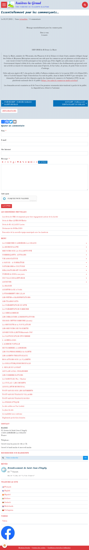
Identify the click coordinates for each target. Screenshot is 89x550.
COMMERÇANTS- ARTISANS (14, 255)
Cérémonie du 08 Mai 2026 (12, 228)
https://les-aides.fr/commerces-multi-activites (59, 81)
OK (85, 458)
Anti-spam (5, 194)
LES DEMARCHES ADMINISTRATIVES (18, 317)
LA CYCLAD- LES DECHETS (14, 383)
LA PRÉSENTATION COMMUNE (15, 309)
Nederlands (8, 506)
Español (7, 495)
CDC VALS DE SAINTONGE (13, 278)
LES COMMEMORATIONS (12, 375)
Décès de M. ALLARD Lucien (13, 225)
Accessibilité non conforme (12, 414)
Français (7, 487)
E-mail (3, 140)
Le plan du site (7, 410)
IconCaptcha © (33, 200)
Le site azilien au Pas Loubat (13, 406)
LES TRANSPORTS (10, 301)
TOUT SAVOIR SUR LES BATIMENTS (17, 391)
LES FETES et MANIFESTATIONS (16, 297)
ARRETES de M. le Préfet (12, 290)
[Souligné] (8, 162)
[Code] (34, 162)
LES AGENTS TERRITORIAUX (15, 356)
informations (9, 111)
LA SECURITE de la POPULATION (16, 325)
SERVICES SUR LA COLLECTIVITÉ (17, 251)
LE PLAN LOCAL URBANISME (15, 371)
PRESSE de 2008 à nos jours (13, 274)
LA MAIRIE (7, 286)
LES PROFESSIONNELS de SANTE (16, 352)
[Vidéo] (31, 162)
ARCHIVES (6, 282)
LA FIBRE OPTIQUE (10, 402)
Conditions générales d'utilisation (59, 548)
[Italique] (5, 162)
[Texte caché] (26, 162)
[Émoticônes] (36, 162)
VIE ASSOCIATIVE (10, 259)
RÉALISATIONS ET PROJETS (14, 270)
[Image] (28, 162)
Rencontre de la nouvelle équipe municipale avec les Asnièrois (25, 232)
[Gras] (2, 162)
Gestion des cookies (38, 548)
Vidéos (4, 521)
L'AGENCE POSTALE (11, 344)
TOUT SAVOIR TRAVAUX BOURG (16, 398)
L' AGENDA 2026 (9, 340)
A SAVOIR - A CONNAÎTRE (13, 263)
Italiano (7, 498)
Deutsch (7, 502)
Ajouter (6, 206)
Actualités (23, 19)
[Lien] (23, 162)
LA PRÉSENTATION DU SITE (14, 305)
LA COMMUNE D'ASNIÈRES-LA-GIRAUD (19, 243)
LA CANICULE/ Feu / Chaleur (14, 379)
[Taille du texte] (10, 162)
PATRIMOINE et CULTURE (13, 266)
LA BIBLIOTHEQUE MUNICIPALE (16, 363)
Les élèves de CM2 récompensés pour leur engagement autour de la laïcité (30, 217)
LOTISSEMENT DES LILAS (13, 294)
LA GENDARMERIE (10, 313)
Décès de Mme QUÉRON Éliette (14, 221)
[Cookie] (4, 545)
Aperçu (43, 162)
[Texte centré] (20, 162)
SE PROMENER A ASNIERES (14, 348)
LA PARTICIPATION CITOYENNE (16, 336)
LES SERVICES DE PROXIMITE (15, 328)
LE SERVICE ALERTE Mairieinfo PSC (17, 332)
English (7, 491)
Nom (3, 131)
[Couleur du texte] (14, 162)
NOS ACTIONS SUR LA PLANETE (16, 360)
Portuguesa (8, 510)
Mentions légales (24, 548)
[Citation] (17, 162)
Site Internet (6, 149)
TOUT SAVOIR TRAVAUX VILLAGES (17, 394)
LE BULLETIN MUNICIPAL (13, 387)
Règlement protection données (13, 418)
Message (4, 159)
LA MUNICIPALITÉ (10, 247)
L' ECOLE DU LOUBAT (11, 367)
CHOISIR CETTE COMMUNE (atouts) (17, 321)
